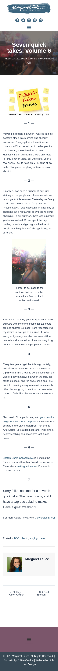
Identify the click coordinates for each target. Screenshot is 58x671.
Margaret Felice (32, 58)
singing (33, 538)
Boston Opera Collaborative (18, 458)
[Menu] (29, 27)
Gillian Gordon (25, 660)
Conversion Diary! (45, 517)
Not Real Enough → (43, 593)
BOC (16, 538)
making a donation (27, 466)
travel (42, 538)
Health (24, 538)
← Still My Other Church (16, 593)
